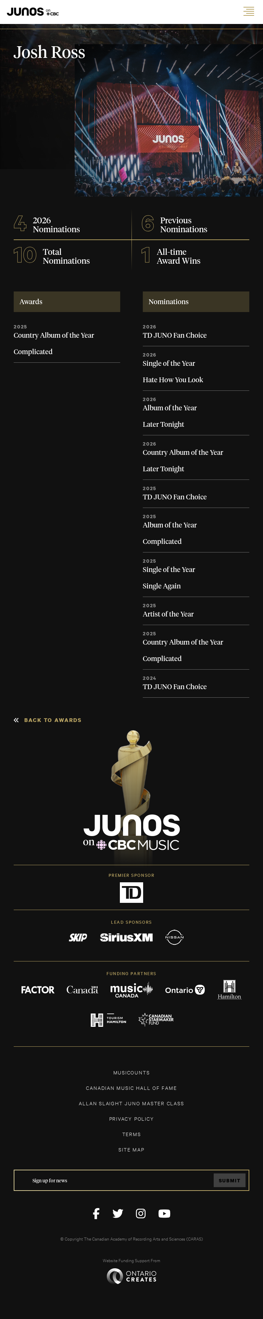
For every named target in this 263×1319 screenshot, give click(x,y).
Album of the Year (170, 408)
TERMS (131, 1134)
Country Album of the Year (54, 335)
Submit (230, 1180)
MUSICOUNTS (131, 1072)
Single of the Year (169, 363)
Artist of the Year (168, 614)
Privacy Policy (131, 1118)
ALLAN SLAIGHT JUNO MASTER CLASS (131, 1103)
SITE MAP (131, 1149)
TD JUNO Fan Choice (175, 335)
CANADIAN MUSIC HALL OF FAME (131, 1087)
